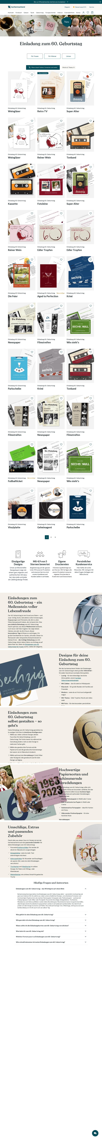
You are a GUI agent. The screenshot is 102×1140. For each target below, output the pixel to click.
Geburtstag (40, 12)
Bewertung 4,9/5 (80, 7)
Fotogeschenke (50, 12)
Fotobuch (19, 12)
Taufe (32, 12)
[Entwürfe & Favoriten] (88, 12)
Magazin (67, 7)
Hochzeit (11, 12)
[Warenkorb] (92, 12)
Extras (78, 12)
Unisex (68, 56)
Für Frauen (35, 56)
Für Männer (52, 56)
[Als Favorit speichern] (32, 74)
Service (91, 7)
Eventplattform (69, 12)
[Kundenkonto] (83, 12)
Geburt (26, 12)
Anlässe (60, 12)
